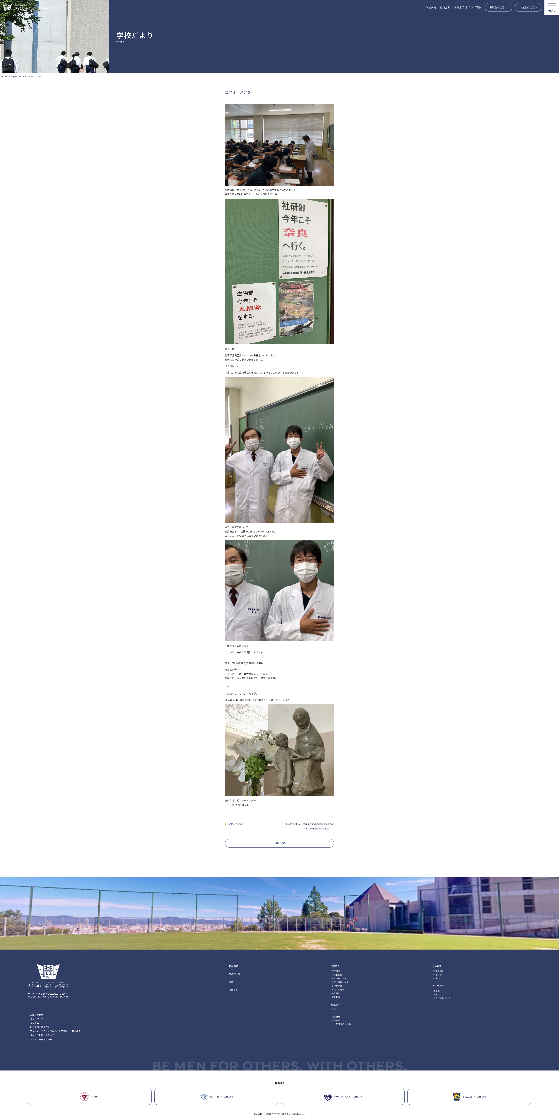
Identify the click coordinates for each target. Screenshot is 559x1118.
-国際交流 (335, 1016)
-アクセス (335, 996)
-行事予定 (437, 978)
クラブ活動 (474, 7)
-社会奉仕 (335, 1020)
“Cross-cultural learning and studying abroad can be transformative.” (309, 826)
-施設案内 (335, 993)
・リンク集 (33, 1022)
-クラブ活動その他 (442, 998)
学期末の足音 (234, 824)
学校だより (16, 76)
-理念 (333, 1009)
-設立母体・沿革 (339, 978)
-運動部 (436, 990)
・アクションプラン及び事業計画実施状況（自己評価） (55, 1031)
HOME (4, 76)
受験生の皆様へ (498, 7)
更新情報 (233, 966)
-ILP (333, 1012)
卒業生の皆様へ (528, 7)
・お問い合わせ (35, 1014)
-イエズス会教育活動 (341, 1024)
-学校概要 (335, 971)
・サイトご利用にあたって (41, 1035)
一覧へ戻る (279, 843)
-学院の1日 (438, 971)
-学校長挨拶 (336, 974)
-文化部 (436, 994)
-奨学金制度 (336, 985)
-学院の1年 (438, 974)
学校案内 (431, 7)
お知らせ (233, 989)
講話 (231, 981)
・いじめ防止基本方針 (39, 1027)
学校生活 (459, 7)
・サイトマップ (35, 1018)
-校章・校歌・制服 (340, 982)
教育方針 (445, 7)
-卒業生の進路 (338, 989)
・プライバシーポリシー (40, 1039)
